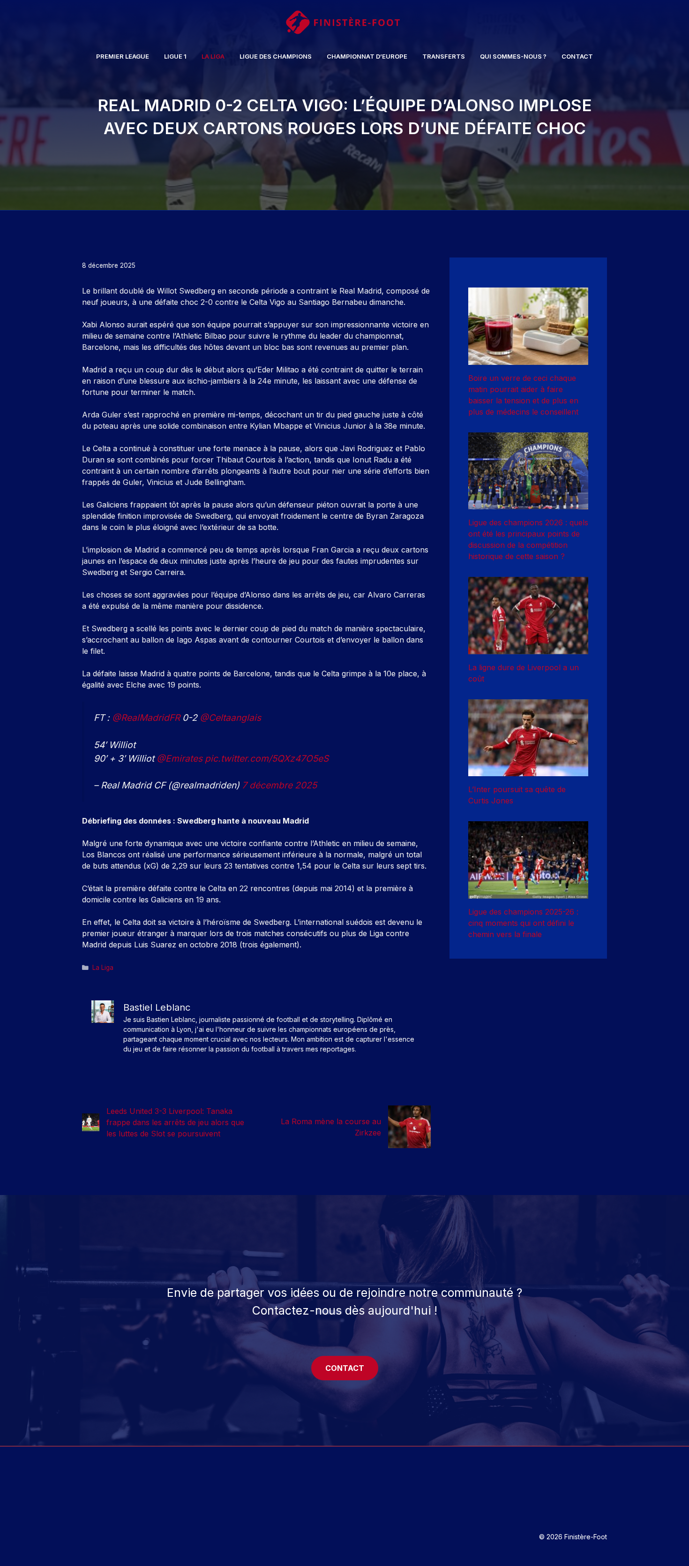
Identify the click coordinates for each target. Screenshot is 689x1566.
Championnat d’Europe (367, 56)
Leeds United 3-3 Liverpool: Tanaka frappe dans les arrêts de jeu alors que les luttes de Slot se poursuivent (175, 1122)
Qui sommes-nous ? (513, 56)
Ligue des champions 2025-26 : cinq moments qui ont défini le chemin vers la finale (523, 923)
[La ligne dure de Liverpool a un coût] (528, 648)
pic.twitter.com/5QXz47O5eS (267, 758)
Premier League (122, 56)
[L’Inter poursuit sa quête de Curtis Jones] (528, 770)
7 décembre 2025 (279, 785)
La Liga (213, 56)
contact (344, 1368)
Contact (577, 56)
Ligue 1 (175, 56)
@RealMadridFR (146, 717)
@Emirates (179, 758)
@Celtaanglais (230, 717)
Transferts (443, 56)
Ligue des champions (276, 56)
